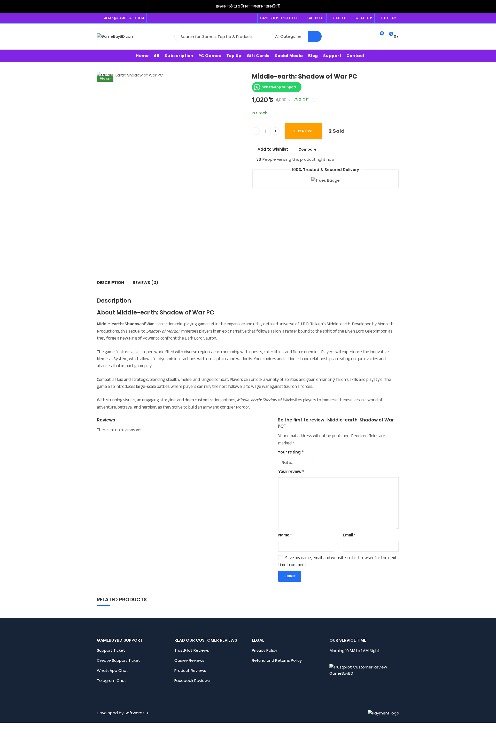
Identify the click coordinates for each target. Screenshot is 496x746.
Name (285, 535)
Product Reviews (190, 670)
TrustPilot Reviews (191, 650)
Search (315, 36)
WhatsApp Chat (112, 670)
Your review (291, 471)
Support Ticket (111, 650)
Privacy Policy (264, 650)
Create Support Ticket (118, 660)
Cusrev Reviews (189, 660)
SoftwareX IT (137, 713)
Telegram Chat (111, 680)
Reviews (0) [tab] (145, 283)
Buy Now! (303, 131)
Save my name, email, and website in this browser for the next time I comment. (337, 561)
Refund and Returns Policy (277, 660)
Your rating (291, 452)
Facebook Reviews (192, 680)
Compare (307, 149)
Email (349, 535)
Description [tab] (110, 283)
